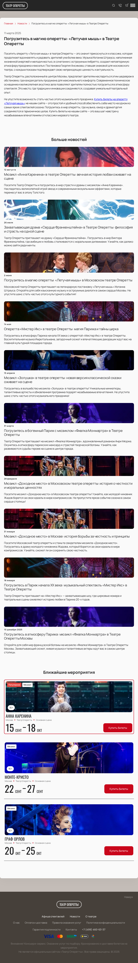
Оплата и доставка (36, 922)
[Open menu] (132, 5)
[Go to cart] (127, 5)
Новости (75, 916)
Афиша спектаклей (53, 916)
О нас (16, 922)
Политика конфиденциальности (105, 922)
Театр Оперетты (15, 5)
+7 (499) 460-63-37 (93, 929)
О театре (90, 916)
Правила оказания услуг (66, 922)
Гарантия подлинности (47, 929)
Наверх (128, 897)
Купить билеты (118, 728)
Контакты (71, 929)
